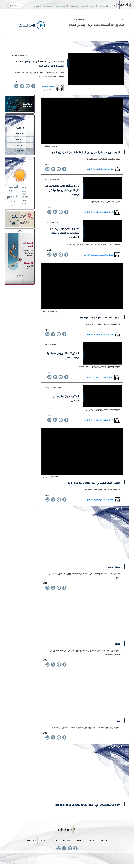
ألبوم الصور (66, 840)
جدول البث (47, 5)
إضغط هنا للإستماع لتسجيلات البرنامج (48, 87)
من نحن (54, 840)
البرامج (93, 5)
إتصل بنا (36, 5)
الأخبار (83, 5)
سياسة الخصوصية (31, 840)
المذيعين (73, 5)
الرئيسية (102, 5)
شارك (15, 81)
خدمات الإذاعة (60, 5)
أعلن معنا (104, 840)
